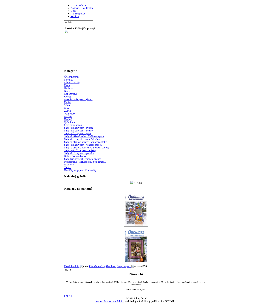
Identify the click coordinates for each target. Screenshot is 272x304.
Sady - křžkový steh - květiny (79, 130)
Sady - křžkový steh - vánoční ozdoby (83, 144)
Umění (67, 102)
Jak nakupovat (78, 13)
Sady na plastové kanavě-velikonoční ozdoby (86, 147)
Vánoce (68, 105)
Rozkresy (69, 164)
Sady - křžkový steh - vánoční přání (82, 139)
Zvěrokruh (69, 122)
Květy (67, 91)
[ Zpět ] (68, 295)
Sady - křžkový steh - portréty (79, 153)
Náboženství (70, 93)
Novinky (68, 79)
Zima (66, 108)
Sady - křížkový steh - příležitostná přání (84, 136)
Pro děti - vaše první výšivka (78, 99)
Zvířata (67, 110)
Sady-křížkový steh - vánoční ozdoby (82, 159)
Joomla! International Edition (109, 301)
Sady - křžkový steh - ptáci (77, 133)
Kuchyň (68, 119)
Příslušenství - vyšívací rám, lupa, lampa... (85, 161)
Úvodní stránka (78, 5)
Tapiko (67, 167)
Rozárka (75, 16)
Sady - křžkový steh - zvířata (78, 127)
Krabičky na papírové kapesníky (80, 170)
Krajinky (68, 88)
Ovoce (67, 96)
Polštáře (68, 116)
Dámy (67, 85)
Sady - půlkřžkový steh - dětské (80, 150)
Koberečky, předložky (75, 156)
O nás (73, 10)
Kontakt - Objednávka (82, 8)
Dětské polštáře (71, 82)
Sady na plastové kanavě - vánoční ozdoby (85, 142)
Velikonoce (69, 113)
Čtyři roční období (73, 125)
